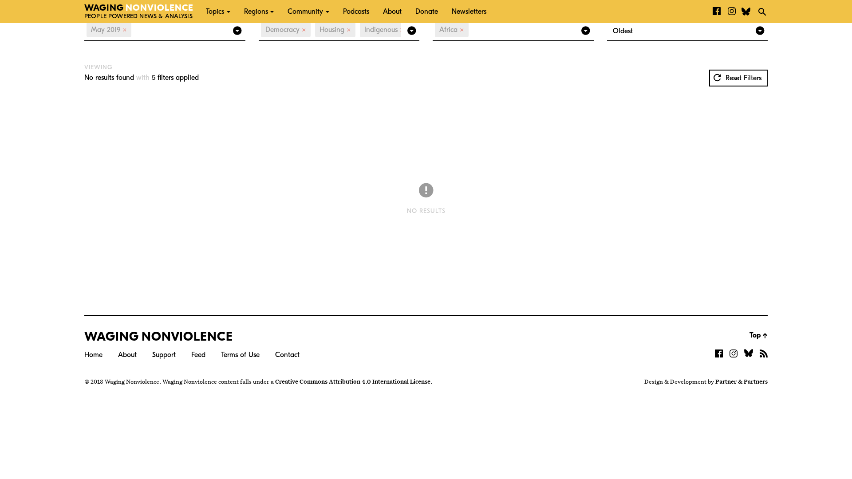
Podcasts (356, 12)
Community (305, 12)
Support (164, 355)
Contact (287, 355)
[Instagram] (731, 11)
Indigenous (384, 30)
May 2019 (109, 30)
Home (93, 355)
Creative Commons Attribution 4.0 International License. (353, 381)
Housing (335, 30)
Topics (215, 12)
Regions (256, 12)
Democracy (285, 30)
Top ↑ (758, 335)
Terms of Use (240, 355)
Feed (198, 355)
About (392, 12)
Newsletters (469, 12)
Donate (426, 12)
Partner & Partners (741, 381)
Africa (451, 30)
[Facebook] (716, 11)
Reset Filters (742, 78)
